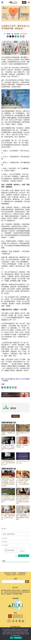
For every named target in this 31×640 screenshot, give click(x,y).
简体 (24, 2)
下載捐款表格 (21, 573)
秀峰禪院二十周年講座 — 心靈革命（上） (23, 446)
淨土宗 (23, 379)
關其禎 (9, 34)
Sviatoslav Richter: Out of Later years (23, 462)
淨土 (20, 379)
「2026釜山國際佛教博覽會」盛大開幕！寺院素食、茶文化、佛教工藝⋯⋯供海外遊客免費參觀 (23, 482)
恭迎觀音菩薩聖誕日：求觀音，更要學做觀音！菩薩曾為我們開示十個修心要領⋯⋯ (22, 516)
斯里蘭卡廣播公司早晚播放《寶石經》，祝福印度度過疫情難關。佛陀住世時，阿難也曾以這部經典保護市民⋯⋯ (8, 482)
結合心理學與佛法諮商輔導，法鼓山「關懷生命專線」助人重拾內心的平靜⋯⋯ (8, 516)
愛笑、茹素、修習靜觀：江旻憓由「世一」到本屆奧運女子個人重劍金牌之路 (8, 447)
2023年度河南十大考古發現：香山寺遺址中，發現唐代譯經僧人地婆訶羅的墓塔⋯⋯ (8, 499)
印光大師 (7, 379)
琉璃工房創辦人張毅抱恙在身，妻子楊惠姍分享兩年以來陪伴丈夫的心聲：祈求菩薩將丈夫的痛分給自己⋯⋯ (22, 500)
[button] (2, 2)
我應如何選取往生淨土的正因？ (22, 433)
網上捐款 (13, 573)
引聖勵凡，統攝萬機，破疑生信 (8, 433)
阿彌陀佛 (5, 381)
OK (11, 637)
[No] (29, 633)
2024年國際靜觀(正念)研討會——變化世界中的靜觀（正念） (8, 462)
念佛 (16, 379)
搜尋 (27, 581)
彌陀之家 (12, 379)
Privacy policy (17, 637)
